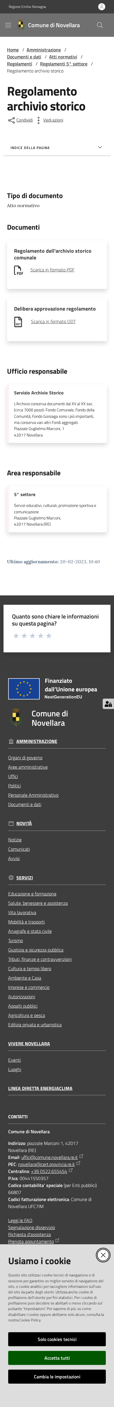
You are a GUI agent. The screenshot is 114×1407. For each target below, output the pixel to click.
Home (13, 49)
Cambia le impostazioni (57, 1376)
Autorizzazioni (21, 996)
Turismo (15, 940)
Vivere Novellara (29, 1043)
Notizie (15, 839)
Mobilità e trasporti (26, 921)
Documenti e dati (24, 56)
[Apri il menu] (8, 25)
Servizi (24, 878)
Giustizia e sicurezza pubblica (35, 949)
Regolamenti (19, 63)
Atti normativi (63, 56)
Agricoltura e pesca (26, 1015)
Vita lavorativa (22, 912)
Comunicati (19, 848)
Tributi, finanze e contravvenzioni (40, 959)
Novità (24, 823)
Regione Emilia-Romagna (27, 6)
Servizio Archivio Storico (39, 392)
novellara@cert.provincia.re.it (46, 1164)
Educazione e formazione (32, 893)
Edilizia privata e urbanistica (35, 1024)
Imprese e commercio (28, 987)
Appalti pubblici (22, 1005)
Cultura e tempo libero (29, 968)
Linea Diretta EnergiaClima (40, 1088)
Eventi (14, 1059)
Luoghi (14, 1069)
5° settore (24, 494)
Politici (14, 785)
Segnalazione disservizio (31, 1227)
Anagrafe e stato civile (30, 931)
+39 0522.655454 (49, 1171)
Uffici (13, 776)
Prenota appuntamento (31, 1241)
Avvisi (14, 858)
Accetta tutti (57, 1357)
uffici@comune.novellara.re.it (49, 1157)
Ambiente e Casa (24, 977)
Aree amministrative (28, 766)
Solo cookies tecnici (57, 1339)
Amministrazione (44, 49)
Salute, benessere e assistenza (38, 903)
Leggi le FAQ (20, 1220)
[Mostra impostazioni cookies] (108, 704)
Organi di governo (25, 757)
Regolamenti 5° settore (63, 63)
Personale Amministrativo (33, 794)
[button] (100, 25)
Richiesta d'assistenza (29, 1234)
